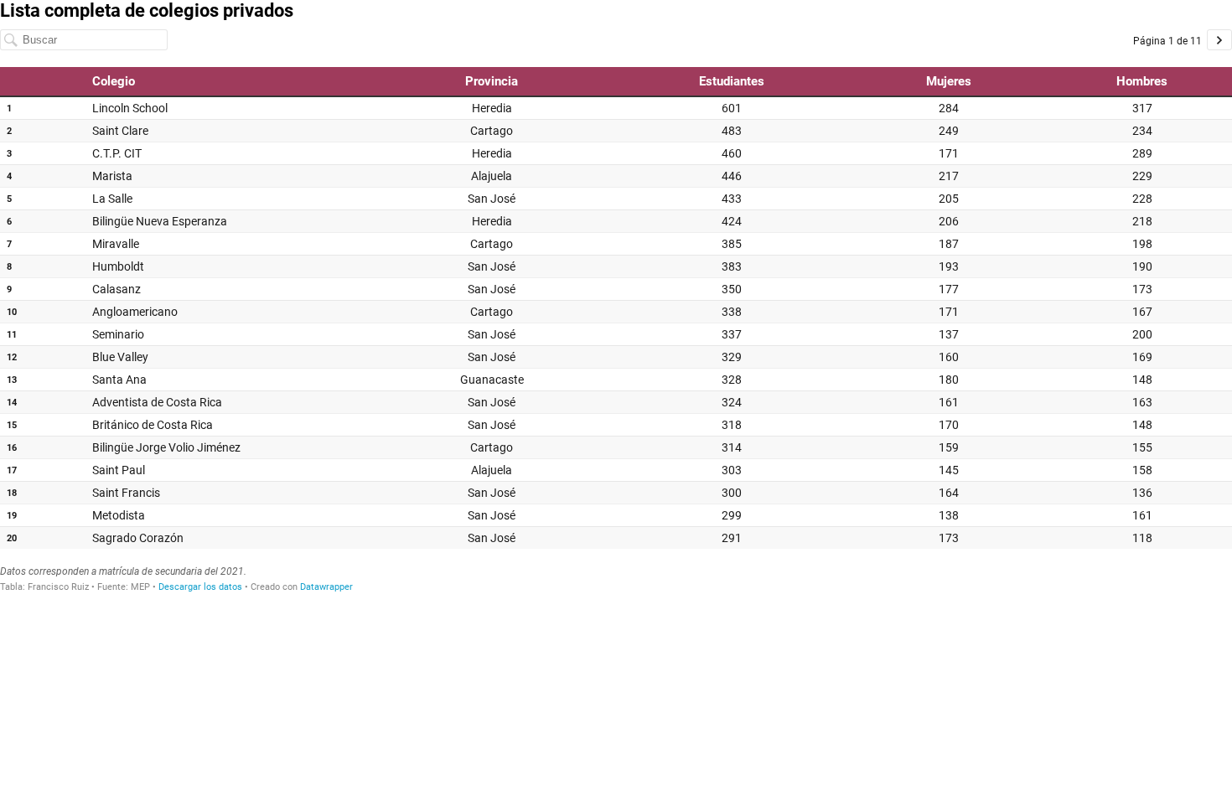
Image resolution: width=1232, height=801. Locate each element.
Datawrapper (326, 586)
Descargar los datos (200, 586)
